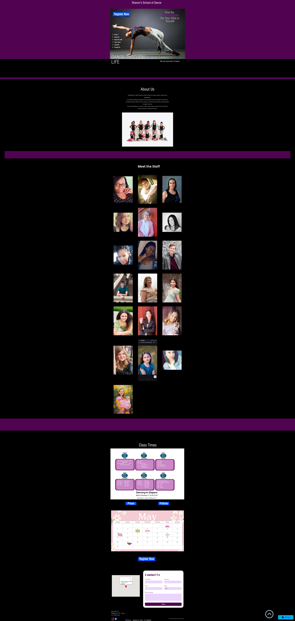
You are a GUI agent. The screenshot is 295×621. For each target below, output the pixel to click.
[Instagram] (113, 618)
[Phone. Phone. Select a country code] (166, 588)
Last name (166, 579)
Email (146, 586)
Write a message (149, 592)
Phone (165, 586)
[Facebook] (115, 618)
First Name (148, 579)
